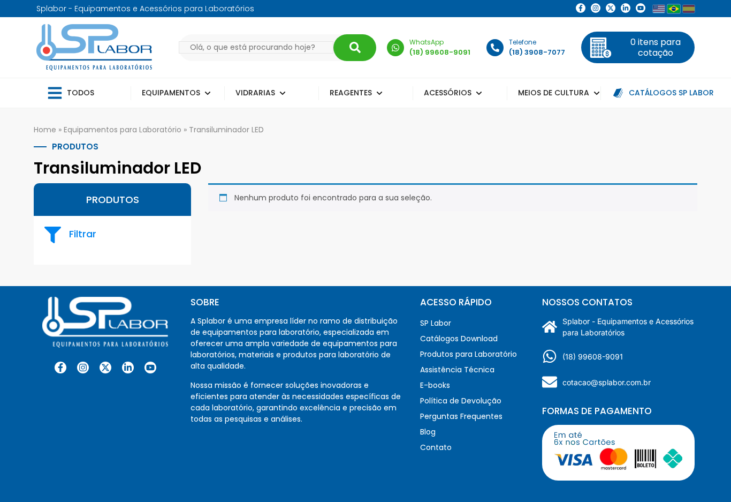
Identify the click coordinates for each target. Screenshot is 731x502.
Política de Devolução (460, 400)
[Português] (673, 8)
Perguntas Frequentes (461, 416)
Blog (428, 431)
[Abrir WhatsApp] (704, 475)
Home (45, 129)
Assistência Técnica (457, 369)
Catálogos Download (459, 338)
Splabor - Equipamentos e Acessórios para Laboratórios (628, 327)
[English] (659, 9)
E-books (435, 385)
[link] (595, 8)
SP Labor (435, 323)
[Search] (354, 47)
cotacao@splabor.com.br (606, 382)
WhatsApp (426, 42)
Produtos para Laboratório (468, 354)
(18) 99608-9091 (592, 356)
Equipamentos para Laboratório (122, 129)
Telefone (522, 42)
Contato (436, 447)
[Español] (689, 9)
